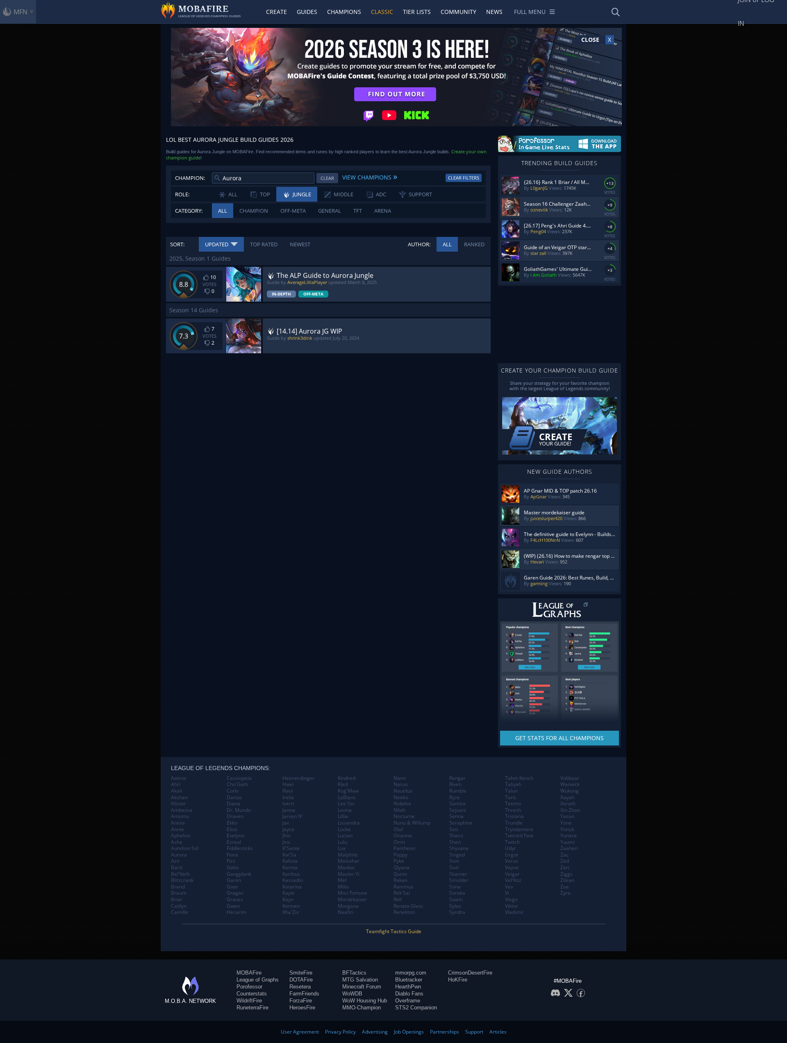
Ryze (454, 797)
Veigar (512, 874)
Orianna (403, 835)
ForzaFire (300, 1001)
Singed (457, 855)
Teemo (513, 803)
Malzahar (348, 861)
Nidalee (402, 803)
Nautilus (403, 791)
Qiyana (401, 867)
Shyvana (459, 848)
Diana (233, 803)
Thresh (513, 810)
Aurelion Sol (184, 848)
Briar (176, 899)
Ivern (288, 803)
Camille (179, 912)
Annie (177, 829)
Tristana (514, 816)
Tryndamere (519, 829)
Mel (342, 880)
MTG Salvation (360, 980)
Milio (343, 887)
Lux (342, 848)
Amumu (180, 816)
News (494, 12)
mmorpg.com (410, 973)
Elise (232, 829)
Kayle (288, 893)
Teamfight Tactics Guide (393, 931)
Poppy (400, 855)
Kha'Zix (290, 912)
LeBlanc (347, 797)
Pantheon (404, 848)
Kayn (287, 899)
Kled (343, 784)
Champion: (190, 178)
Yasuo (567, 816)
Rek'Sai (402, 893)
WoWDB (352, 994)
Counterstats (252, 994)
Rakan (400, 880)
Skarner (458, 874)
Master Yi (348, 874)
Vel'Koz (513, 880)
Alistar (178, 803)
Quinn (400, 874)
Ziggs (566, 874)
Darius (234, 797)
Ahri (175, 784)
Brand (178, 887)
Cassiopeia (239, 778)
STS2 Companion (416, 1007)
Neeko (401, 797)
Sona (455, 887)
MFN (20, 11)
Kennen (291, 906)
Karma (290, 867)
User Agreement (300, 1031)
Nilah (399, 810)
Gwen (233, 906)
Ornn (399, 842)
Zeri (564, 867)
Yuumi (567, 842)
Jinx (286, 842)
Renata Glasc (408, 906)
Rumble (457, 791)
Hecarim (236, 912)
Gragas (235, 893)
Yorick (567, 829)
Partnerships (444, 1031)
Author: (419, 244)
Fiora (232, 855)
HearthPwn (408, 987)
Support (474, 1031)
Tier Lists (417, 12)
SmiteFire (300, 973)
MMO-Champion (361, 1007)
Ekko (232, 823)
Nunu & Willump (412, 823)
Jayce (288, 829)
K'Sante (291, 848)
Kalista (290, 861)
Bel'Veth (180, 874)
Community (458, 12)
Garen (234, 880)
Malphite (348, 855)
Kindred (346, 778)
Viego (511, 899)
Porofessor (249, 987)
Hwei (288, 784)
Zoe (564, 887)
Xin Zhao (570, 810)
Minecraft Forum (361, 987)
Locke (344, 829)
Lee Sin (346, 803)
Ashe (176, 842)
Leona (345, 810)
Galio (233, 867)
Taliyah (513, 784)
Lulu (342, 842)
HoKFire (457, 980)
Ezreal (234, 842)
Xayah (567, 797)
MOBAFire (249, 973)
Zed (564, 861)
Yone (566, 823)
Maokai (346, 867)
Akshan (179, 797)
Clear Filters (463, 178)
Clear (327, 178)
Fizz (231, 861)
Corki (233, 791)
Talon (511, 791)
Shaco (456, 835)
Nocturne (404, 816)
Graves (235, 899)
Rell (398, 899)
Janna (288, 810)
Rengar (457, 778)
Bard (176, 867)
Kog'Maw (348, 791)
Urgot (511, 855)
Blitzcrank (182, 880)
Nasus (401, 784)
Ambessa (181, 810)
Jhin (286, 835)
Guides (307, 12)
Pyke (399, 861)
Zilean (567, 880)
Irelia (288, 797)
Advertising (375, 1031)
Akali (176, 791)
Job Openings (409, 1031)
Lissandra (349, 823)
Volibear (569, 778)
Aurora (179, 855)
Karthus (291, 874)
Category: (188, 210)
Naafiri (345, 912)
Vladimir (514, 912)
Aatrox (178, 778)
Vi (507, 893)
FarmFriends (304, 994)
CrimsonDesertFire (470, 973)
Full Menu (530, 12)
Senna (456, 816)
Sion (454, 861)
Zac (564, 855)
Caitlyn (179, 906)
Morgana (348, 906)
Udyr (510, 848)
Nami (400, 778)
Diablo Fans (409, 994)
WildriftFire (249, 1001)
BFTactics (354, 973)
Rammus (404, 887)
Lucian (345, 835)
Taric (510, 797)
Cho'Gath (237, 784)
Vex (509, 887)
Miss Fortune (352, 893)
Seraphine (461, 823)
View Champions (369, 176)
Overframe (407, 1001)
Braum (179, 893)
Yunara (568, 835)
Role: (182, 194)
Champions (344, 12)
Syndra (457, 912)
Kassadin (292, 880)
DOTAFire (301, 980)
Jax (285, 823)
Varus (511, 861)
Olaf (398, 829)
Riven (455, 784)
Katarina (292, 887)
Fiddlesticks (240, 848)
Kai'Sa (289, 855)
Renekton (404, 912)
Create (276, 12)
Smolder (459, 880)
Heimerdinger (298, 778)
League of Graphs (258, 980)
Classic (382, 12)
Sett (453, 829)
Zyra (565, 893)
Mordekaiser (352, 899)
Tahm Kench (519, 778)
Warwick (570, 784)
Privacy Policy (340, 1031)
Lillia (343, 816)
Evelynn (235, 835)
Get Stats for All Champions (559, 738)
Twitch (512, 842)
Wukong (569, 791)
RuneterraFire (252, 1007)
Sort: (177, 244)
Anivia (178, 823)
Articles (498, 1031)
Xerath (567, 803)
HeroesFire (302, 1007)
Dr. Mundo (239, 810)
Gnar (232, 887)
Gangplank (239, 874)
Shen (455, 842)
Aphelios (181, 835)
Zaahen (569, 848)
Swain (456, 899)
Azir (175, 861)
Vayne (512, 867)
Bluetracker (408, 980)
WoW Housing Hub (364, 1001)
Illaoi (287, 791)
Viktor (511, 906)
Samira (457, 803)
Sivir (454, 867)
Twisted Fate (519, 835)
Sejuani (457, 810)
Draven (235, 816)
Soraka (457, 893)
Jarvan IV (292, 816)
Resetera (300, 987)
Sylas (455, 906)
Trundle (514, 823)
